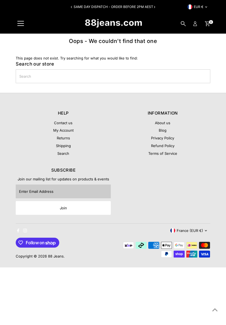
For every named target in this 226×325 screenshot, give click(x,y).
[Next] (154, 7)
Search (63, 153)
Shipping (63, 145)
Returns (63, 138)
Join (63, 208)
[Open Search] (183, 23)
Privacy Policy (162, 138)
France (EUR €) (190, 230)
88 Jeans (56, 256)
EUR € (198, 7)
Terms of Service (162, 153)
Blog (162, 130)
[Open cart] (207, 23)
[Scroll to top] (214, 309)
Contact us (63, 123)
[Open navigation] (21, 24)
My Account (63, 130)
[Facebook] (18, 231)
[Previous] (72, 7)
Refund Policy (162, 145)
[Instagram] (25, 231)
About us (162, 123)
